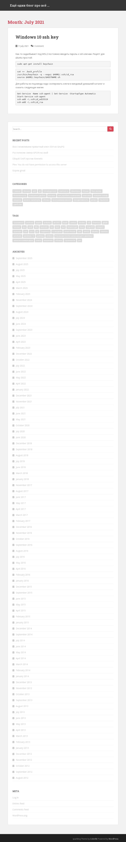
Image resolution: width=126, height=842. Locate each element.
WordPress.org (19, 815)
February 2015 (23, 616)
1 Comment (38, 46)
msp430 (90, 227)
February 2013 (23, 741)
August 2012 (22, 777)
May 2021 (21, 419)
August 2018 (22, 455)
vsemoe (104, 231)
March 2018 (22, 473)
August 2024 (22, 311)
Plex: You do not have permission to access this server (39, 164)
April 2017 (21, 509)
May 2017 (21, 503)
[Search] (110, 129)
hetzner (17, 227)
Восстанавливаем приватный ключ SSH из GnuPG (38, 146)
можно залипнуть (32, 200)
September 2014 (24, 634)
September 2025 (24, 258)
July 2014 (20, 640)
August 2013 (22, 706)
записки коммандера (23, 240)
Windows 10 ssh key (37, 37)
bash (65, 222)
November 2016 (24, 532)
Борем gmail (18, 170)
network (100, 227)
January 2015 (22, 622)
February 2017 (23, 520)
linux (82, 227)
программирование (61, 200)
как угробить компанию (69, 195)
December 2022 (24, 353)
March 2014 (22, 664)
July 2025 (20, 270)
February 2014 (23, 670)
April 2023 (21, 341)
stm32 (86, 231)
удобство (18, 204)
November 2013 (24, 688)
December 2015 (24, 586)
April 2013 (21, 730)
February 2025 (23, 294)
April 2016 (21, 568)
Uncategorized (49, 191)
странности (70, 240)
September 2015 (24, 592)
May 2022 (21, 377)
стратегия (103, 200)
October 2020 (23, 425)
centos (73, 222)
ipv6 (30, 227)
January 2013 (22, 747)
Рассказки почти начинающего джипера (74, 236)
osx (25, 231)
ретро (94, 200)
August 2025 (22, 264)
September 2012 (24, 771)
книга (38, 240)
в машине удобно (37, 195)
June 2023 (21, 335)
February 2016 (23, 574)
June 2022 (21, 371)
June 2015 (21, 598)
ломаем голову (101, 195)
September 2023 (24, 329)
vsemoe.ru (63, 191)
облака (46, 200)
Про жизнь (96, 191)
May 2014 (21, 652)
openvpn (17, 231)
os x (31, 231)
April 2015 (21, 610)
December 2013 (24, 682)
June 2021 (21, 413)
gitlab (105, 222)
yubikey (40, 236)
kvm (57, 227)
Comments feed (20, 809)
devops (26, 191)
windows (17, 236)
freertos (96, 222)
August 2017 (22, 491)
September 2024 (24, 305)
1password (18, 222)
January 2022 (22, 389)
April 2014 (21, 658)
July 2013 (20, 712)
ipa (24, 227)
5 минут (17, 191)
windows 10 (29, 236)
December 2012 (24, 753)
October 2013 (23, 694)
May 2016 (21, 562)
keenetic (44, 227)
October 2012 (23, 765)
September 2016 (24, 544)
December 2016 (24, 526)
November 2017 (24, 485)
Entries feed (18, 803)
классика (87, 195)
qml (34, 191)
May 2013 (21, 724)
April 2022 (21, 383)
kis (52, 227)
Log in (15, 797)
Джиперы (75, 191)
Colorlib (93, 839)
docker (82, 222)
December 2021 (24, 395)
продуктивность (81, 200)
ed (89, 222)
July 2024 (20, 317)
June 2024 (21, 323)
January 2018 (22, 479)
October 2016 (23, 538)
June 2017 (21, 497)
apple (38, 222)
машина (17, 200)
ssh (79, 231)
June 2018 (21, 467)
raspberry (45, 231)
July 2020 (20, 431)
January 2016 (22, 580)
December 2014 (24, 628)
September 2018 (24, 449)
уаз (79, 240)
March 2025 (22, 288)
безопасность (20, 195)
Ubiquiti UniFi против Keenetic (27, 158)
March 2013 (22, 735)
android (29, 222)
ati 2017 (56, 222)
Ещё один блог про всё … (29, 5)
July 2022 (20, 365)
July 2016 (20, 556)
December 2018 (24, 443)
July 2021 (20, 407)
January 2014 (22, 676)
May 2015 (21, 604)
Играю (86, 191)
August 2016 (22, 550)
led (63, 227)
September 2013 (24, 700)
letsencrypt (72, 227)
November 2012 (24, 759)
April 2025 (21, 282)
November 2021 (24, 401)
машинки (48, 240)
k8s (36, 227)
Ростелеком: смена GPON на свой (30, 152)
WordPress (113, 839)
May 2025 (21, 276)
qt (40, 191)
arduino (47, 222)
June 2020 (21, 437)
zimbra (49, 236)
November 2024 (24, 299)
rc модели (57, 231)
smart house (69, 231)
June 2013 (21, 718)
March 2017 (22, 515)
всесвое (51, 195)
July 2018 (20, 461)
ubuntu (95, 231)
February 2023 (23, 347)
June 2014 (21, 646)
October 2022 (23, 359)
